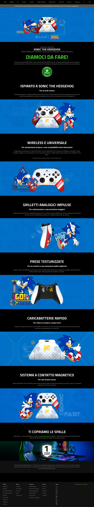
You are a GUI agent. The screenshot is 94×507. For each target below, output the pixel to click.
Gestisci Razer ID (32, 493)
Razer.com (51, 465)
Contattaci (44, 495)
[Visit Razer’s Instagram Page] (57, 489)
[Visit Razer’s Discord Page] (57, 504)
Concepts (18, 491)
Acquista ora (75, 6)
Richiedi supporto (32, 486)
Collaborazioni (19, 495)
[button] (89, 2)
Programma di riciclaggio (34, 497)
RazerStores (5, 486)
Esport (17, 493)
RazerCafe (5, 488)
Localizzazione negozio (7, 491)
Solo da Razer (5, 497)
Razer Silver (5, 499)
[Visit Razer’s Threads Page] (57, 492)
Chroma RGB (18, 488)
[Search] (84, 2)
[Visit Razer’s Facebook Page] (57, 487)
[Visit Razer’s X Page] (57, 494)
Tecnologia (18, 486)
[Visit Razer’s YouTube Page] (57, 497)
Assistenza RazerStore (33, 491)
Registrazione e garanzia (34, 488)
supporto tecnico (45, 436)
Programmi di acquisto (7, 493)
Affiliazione (5, 502)
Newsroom (44, 491)
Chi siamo (44, 486)
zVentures (44, 493)
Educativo (5, 495)
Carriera (44, 488)
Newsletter (5, 504)
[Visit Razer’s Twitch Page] (57, 501)
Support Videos (32, 495)
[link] (5, 2)
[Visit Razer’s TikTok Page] (57, 499)
